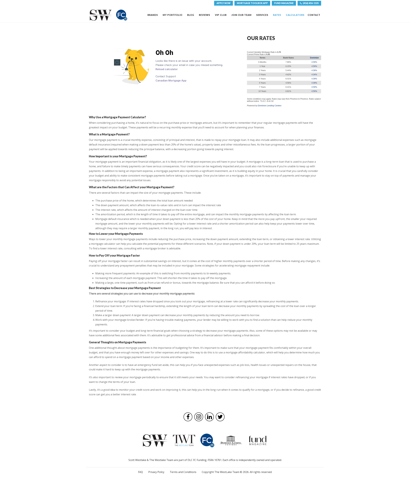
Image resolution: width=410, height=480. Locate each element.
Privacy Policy (156, 472)
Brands (153, 15)
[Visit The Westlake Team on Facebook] (188, 416)
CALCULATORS (295, 15)
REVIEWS (204, 15)
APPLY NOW (223, 3)
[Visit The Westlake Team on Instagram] (198, 416)
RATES (277, 15)
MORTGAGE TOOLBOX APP (252, 3)
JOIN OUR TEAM (241, 15)
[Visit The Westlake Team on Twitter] (220, 416)
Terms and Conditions (183, 472)
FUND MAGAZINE (284, 3)
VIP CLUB (221, 15)
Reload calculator (167, 69)
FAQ (140, 472)
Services (262, 15)
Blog (190, 15)
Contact (314, 15)
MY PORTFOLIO (172, 15)
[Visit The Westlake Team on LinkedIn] (209, 416)
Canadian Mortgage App (171, 80)
